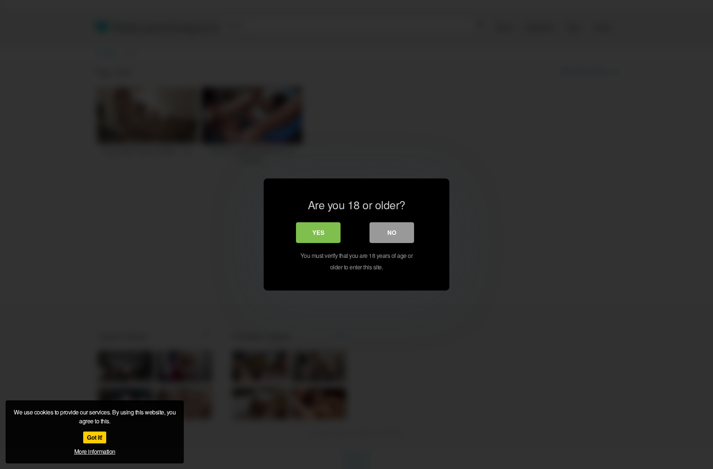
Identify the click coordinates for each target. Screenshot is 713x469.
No (391, 232)
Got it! (94, 437)
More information (94, 451)
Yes (318, 232)
